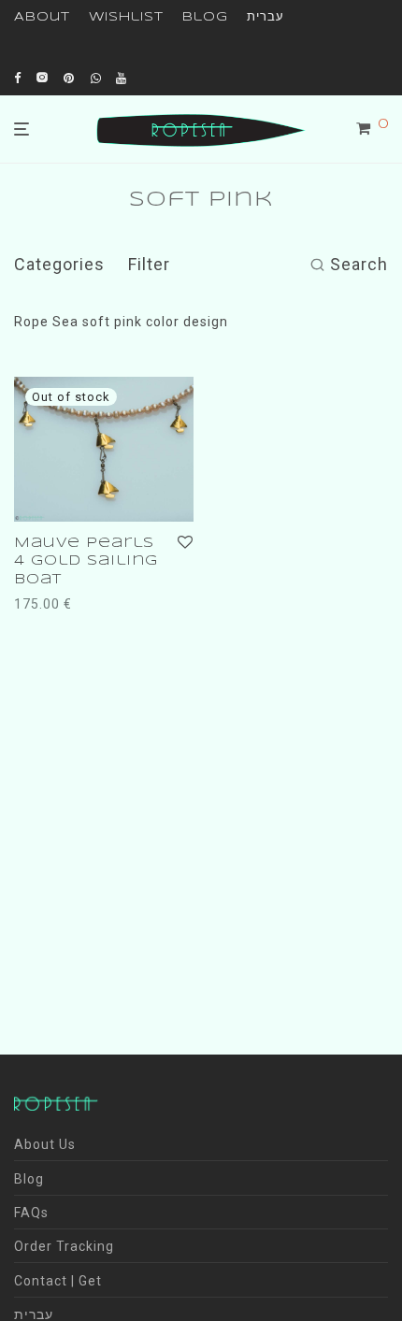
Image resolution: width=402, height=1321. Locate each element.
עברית (265, 17)
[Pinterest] (70, 77)
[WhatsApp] (96, 77)
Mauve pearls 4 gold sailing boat (86, 561)
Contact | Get (58, 1280)
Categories (59, 264)
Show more (130, 603)
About (42, 17)
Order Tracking (64, 1246)
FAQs (31, 1212)
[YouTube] (122, 77)
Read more (45, 603)
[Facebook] (18, 77)
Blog (205, 17)
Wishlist (126, 17)
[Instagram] (43, 77)
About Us (45, 1144)
